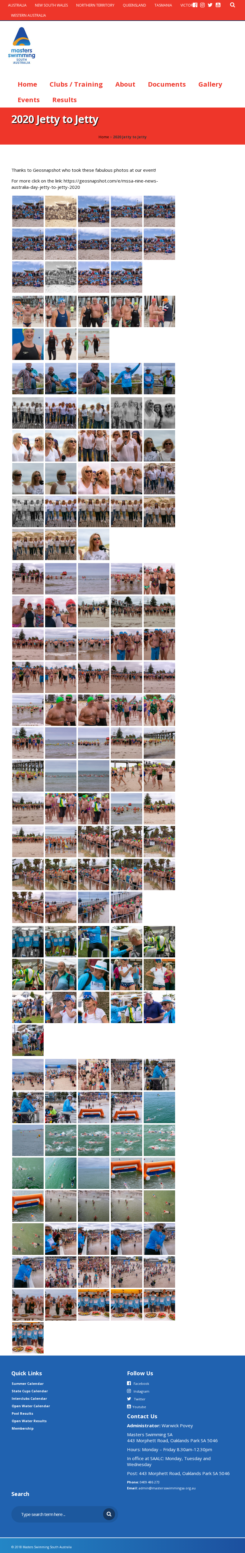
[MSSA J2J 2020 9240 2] (159, 941)
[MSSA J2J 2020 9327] (93, 907)
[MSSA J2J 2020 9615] (159, 243)
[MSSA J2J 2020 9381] (28, 743)
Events (29, 99)
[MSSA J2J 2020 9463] (60, 578)
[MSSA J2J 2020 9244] (93, 941)
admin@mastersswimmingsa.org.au (167, 1488)
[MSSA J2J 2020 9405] (60, 677)
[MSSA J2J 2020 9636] (28, 211)
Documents (167, 83)
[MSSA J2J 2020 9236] (126, 974)
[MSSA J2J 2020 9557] (126, 1107)
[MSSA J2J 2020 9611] (126, 276)
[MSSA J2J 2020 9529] (159, 1206)
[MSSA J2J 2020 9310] (28, 412)
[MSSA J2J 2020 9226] (93, 1007)
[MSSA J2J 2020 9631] (93, 211)
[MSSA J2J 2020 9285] (28, 511)
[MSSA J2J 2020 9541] (126, 1140)
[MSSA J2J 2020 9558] (93, 1107)
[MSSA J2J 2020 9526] (93, 1238)
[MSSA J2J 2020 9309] (60, 412)
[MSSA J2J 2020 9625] (159, 211)
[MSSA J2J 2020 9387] (93, 710)
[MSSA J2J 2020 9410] (159, 644)
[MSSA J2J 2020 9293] (159, 445)
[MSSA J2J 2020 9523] (28, 1271)
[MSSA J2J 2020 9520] (126, 1271)
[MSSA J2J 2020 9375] (126, 743)
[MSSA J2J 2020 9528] (28, 1238)
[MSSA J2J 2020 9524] (159, 1238)
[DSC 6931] (28, 311)
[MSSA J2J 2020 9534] (159, 1173)
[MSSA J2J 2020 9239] (60, 974)
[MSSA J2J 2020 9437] (93, 611)
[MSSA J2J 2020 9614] (28, 276)
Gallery (210, 83)
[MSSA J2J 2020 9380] (60, 743)
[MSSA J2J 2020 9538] (60, 1173)
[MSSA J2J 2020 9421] (93, 644)
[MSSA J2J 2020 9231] (159, 974)
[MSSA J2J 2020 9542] (93, 1140)
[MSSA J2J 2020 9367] (93, 775)
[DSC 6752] (28, 344)
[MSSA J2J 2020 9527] (60, 1238)
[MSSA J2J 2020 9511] (93, 1304)
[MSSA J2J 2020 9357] (126, 808)
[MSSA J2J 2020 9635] (60, 211)
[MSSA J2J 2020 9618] (126, 243)
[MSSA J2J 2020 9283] (93, 511)
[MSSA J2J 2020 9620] (60, 243)
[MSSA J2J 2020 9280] (28, 544)
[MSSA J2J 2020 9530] (126, 1206)
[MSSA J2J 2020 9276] (60, 378)
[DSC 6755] (159, 311)
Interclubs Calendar (29, 1398)
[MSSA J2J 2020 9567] (93, 1074)
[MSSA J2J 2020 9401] (126, 677)
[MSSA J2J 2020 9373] (159, 743)
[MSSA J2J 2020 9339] (28, 874)
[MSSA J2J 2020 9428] (28, 644)
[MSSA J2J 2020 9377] (93, 743)
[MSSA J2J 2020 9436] (126, 611)
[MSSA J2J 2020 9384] (126, 710)
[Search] (232, 5)
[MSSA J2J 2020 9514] (28, 1304)
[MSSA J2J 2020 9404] (93, 677)
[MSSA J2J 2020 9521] (93, 1271)
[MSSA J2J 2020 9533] (28, 1206)
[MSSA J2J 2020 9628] (126, 211)
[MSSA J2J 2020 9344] (126, 841)
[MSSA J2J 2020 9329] (28, 907)
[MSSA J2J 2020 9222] (28, 1040)
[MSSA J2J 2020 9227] (60, 1007)
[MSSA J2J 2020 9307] (126, 412)
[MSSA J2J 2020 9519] (159, 1271)
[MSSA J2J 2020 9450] (159, 578)
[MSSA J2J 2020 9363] (159, 775)
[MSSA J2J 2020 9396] (159, 677)
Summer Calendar (28, 1383)
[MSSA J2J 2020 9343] (159, 841)
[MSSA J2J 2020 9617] (93, 243)
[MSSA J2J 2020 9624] (28, 243)
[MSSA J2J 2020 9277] (93, 378)
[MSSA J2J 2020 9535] (126, 1173)
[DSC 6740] (60, 344)
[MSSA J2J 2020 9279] (60, 544)
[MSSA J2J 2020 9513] (60, 1304)
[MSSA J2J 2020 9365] (126, 775)
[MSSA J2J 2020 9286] (159, 478)
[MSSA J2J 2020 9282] (126, 511)
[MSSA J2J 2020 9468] (28, 578)
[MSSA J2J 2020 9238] (93, 974)
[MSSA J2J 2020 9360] (28, 808)
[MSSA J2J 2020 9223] (159, 1007)
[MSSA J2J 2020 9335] (93, 874)
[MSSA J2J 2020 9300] (60, 445)
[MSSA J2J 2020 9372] (28, 775)
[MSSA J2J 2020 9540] (159, 1140)
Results (64, 99)
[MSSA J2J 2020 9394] (28, 710)
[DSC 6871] (60, 311)
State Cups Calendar (30, 1391)
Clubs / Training (76, 83)
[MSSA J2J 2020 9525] (126, 1238)
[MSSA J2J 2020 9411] (126, 644)
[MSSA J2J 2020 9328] (60, 907)
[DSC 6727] (93, 344)
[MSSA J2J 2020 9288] (126, 478)
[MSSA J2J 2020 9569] (28, 1074)
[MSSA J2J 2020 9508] (159, 1304)
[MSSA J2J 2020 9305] (159, 412)
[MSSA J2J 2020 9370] (60, 775)
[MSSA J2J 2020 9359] (60, 808)
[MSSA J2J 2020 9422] (60, 644)
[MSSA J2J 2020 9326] (126, 907)
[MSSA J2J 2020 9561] (159, 1074)
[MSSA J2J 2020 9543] (60, 1140)
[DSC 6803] (93, 311)
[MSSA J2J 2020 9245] (60, 941)
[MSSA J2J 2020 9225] (126, 1007)
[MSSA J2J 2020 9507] (28, 1337)
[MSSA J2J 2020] (93, 544)
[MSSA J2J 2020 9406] (28, 677)
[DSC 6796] (126, 311)
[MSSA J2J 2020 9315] (126, 378)
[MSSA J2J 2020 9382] (159, 710)
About (125, 83)
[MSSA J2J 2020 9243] (126, 941)
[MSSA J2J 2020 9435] (159, 611)
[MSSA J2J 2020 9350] (93, 841)
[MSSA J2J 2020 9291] (60, 478)
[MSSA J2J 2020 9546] (28, 1140)
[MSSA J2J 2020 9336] (60, 874)
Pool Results (22, 1413)
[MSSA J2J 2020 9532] (60, 1206)
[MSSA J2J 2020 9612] (93, 276)
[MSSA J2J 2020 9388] (60, 710)
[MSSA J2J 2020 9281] (159, 511)
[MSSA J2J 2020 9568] (60, 1074)
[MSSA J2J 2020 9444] (60, 611)
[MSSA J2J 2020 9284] (60, 511)
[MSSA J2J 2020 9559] (60, 1107)
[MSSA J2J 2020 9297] (93, 445)
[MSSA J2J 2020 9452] (126, 578)
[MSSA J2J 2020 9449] (28, 611)
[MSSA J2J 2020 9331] (159, 874)
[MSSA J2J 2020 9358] (93, 808)
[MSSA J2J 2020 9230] (28, 1007)
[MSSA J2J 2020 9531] (93, 1206)
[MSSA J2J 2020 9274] (28, 378)
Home (27, 83)
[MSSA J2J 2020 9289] (93, 478)
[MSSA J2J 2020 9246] (28, 941)
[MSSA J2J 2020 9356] (159, 808)
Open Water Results (29, 1421)
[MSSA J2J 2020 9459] (93, 578)
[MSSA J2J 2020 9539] (28, 1173)
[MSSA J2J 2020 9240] (28, 974)
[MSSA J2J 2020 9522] (60, 1271)
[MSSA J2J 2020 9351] (60, 841)
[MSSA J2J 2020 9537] (93, 1173)
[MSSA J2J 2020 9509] (126, 1304)
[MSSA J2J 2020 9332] (126, 874)
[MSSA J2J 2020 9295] (126, 445)
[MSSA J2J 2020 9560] (28, 1107)
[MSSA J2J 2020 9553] (159, 1107)
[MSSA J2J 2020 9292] (28, 478)
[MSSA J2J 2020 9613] (60, 276)
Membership (22, 1428)
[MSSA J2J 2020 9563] (126, 1074)
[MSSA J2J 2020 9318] (159, 378)
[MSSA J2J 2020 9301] (28, 445)
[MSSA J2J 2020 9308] (93, 412)
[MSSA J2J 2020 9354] (28, 841)
